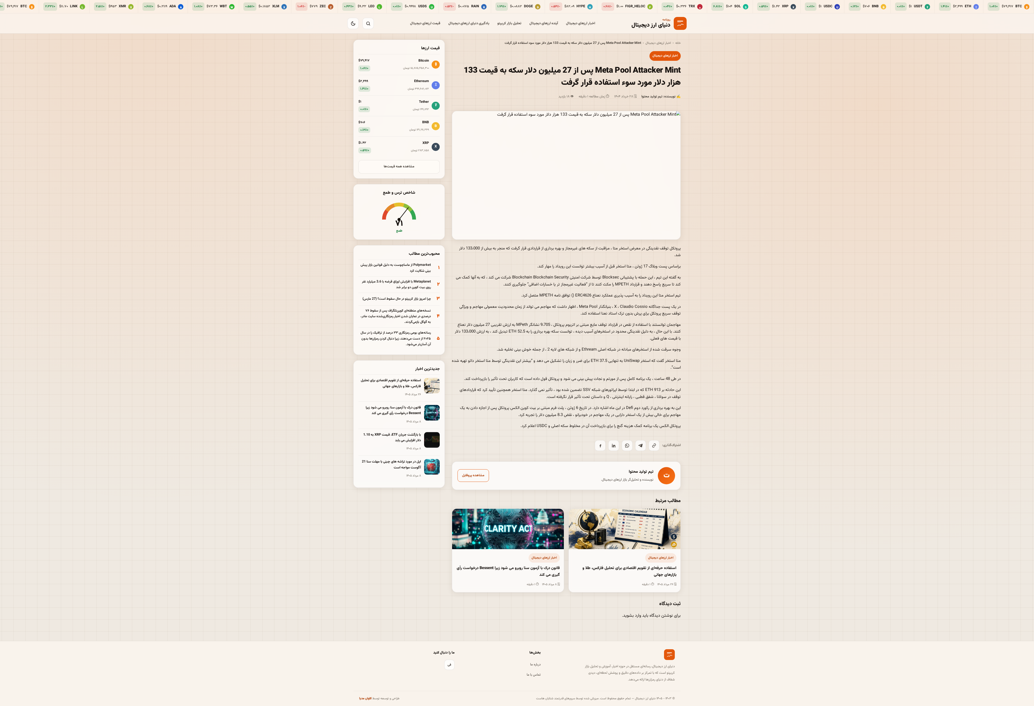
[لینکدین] (613, 445)
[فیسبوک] (600, 445)
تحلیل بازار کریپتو (509, 23)
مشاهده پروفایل (473, 475)
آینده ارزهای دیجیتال (543, 23)
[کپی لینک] (654, 445)
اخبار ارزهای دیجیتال (580, 23)
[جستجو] (368, 23)
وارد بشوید (632, 615)
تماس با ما (534, 674)
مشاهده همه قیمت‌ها (399, 166)
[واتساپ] (627, 445)
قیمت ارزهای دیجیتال (425, 23)
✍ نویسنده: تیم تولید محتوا (661, 96)
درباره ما (535, 664)
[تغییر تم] (353, 23)
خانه (678, 43)
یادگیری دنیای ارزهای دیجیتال (468, 23)
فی (449, 664)
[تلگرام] (640, 445)
